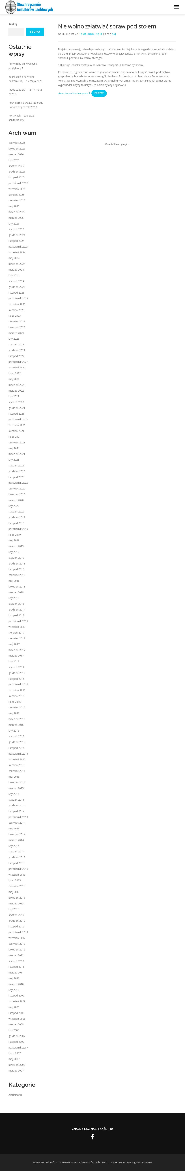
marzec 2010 (16, 984)
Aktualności (15, 1095)
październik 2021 (18, 419)
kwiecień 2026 (16, 148)
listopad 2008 (16, 1013)
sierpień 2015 (16, 765)
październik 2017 (18, 621)
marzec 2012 (16, 955)
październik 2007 (18, 1047)
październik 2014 (18, 817)
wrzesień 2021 (16, 425)
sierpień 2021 (16, 431)
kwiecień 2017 (16, 650)
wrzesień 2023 (16, 304)
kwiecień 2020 (16, 494)
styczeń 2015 (16, 799)
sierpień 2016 (16, 696)
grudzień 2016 (16, 673)
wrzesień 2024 (16, 252)
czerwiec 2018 (16, 575)
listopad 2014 (16, 811)
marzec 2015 (16, 788)
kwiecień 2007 (16, 1064)
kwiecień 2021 (16, 454)
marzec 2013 (16, 903)
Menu (176, 7)
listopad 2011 (16, 966)
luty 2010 (13, 990)
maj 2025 (14, 206)
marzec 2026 (16, 154)
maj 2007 (14, 1059)
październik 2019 (18, 529)
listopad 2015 (16, 747)
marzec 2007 (16, 1070)
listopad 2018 (16, 569)
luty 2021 (13, 459)
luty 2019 (13, 552)
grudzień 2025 (16, 171)
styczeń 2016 (16, 736)
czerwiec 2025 (16, 200)
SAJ (114, 34)
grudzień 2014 (16, 805)
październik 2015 (18, 753)
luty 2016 (13, 730)
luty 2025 (13, 223)
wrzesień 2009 (16, 1001)
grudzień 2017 (16, 609)
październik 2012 (18, 932)
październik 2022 (18, 362)
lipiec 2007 (14, 1053)
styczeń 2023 (16, 344)
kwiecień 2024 (16, 263)
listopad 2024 (16, 240)
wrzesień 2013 (16, 874)
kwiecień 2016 (16, 719)
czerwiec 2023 (16, 321)
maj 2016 (14, 713)
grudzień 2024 (16, 235)
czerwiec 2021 (16, 442)
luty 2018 (13, 598)
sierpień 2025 (16, 194)
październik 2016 (18, 684)
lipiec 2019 (14, 534)
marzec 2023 (16, 333)
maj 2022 (14, 379)
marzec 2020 (16, 500)
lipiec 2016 (14, 701)
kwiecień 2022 (16, 385)
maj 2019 (14, 540)
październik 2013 (18, 869)
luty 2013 (13, 909)
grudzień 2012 (16, 920)
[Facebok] (92, 1136)
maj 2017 (14, 644)
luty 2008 (13, 1030)
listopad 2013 (16, 863)
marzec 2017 (16, 655)
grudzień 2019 (16, 517)
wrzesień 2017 (16, 626)
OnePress (116, 1162)
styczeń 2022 (16, 402)
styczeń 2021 (16, 465)
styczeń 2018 (16, 603)
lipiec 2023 (14, 315)
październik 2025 (18, 183)
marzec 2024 (16, 269)
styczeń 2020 (16, 511)
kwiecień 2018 (16, 586)
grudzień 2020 (16, 471)
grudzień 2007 (16, 1036)
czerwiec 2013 (16, 886)
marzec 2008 (16, 1024)
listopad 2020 (16, 477)
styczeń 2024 (16, 281)
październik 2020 (18, 482)
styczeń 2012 (16, 961)
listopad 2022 (16, 356)
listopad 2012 (16, 926)
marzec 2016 (16, 724)
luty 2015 (13, 794)
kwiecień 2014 (16, 834)
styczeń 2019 (16, 557)
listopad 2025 (16, 177)
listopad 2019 (16, 523)
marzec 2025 (16, 217)
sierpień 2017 (16, 632)
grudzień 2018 (16, 563)
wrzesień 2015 (16, 759)
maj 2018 (14, 580)
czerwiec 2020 (16, 488)
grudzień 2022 (16, 350)
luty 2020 (13, 506)
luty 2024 (13, 275)
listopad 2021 (16, 413)
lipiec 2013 (14, 880)
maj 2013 (14, 892)
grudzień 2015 (16, 742)
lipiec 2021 (14, 436)
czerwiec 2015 (16, 771)
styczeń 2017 (16, 667)
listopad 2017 (16, 615)
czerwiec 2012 (16, 943)
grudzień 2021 (16, 408)
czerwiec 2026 (16, 142)
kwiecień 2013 (16, 897)
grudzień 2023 (16, 286)
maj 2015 (14, 776)
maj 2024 (14, 258)
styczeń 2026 (16, 166)
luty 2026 (13, 160)
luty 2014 (13, 846)
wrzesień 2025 (16, 189)
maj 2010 (14, 978)
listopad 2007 (16, 1041)
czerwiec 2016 (16, 707)
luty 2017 (13, 661)
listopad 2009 (16, 995)
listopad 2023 (16, 292)
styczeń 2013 (16, 915)
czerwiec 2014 (16, 822)
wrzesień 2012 (16, 938)
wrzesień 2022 (16, 367)
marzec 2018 (16, 592)
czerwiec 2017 (16, 638)
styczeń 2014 (16, 851)
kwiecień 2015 (16, 782)
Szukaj (12, 24)
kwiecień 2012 (16, 949)
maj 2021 (14, 448)
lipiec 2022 (14, 373)
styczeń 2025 (16, 229)
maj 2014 (14, 828)
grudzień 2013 (16, 857)
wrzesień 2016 (16, 690)
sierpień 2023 (16, 310)
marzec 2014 (16, 840)
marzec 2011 (16, 972)
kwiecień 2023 (16, 327)
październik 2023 (18, 298)
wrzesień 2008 (16, 1018)
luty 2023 (13, 338)
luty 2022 (13, 396)
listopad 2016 (16, 678)
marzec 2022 (16, 390)
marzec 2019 (16, 546)
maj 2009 (14, 1007)
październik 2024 (18, 246)
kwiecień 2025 (16, 212)
